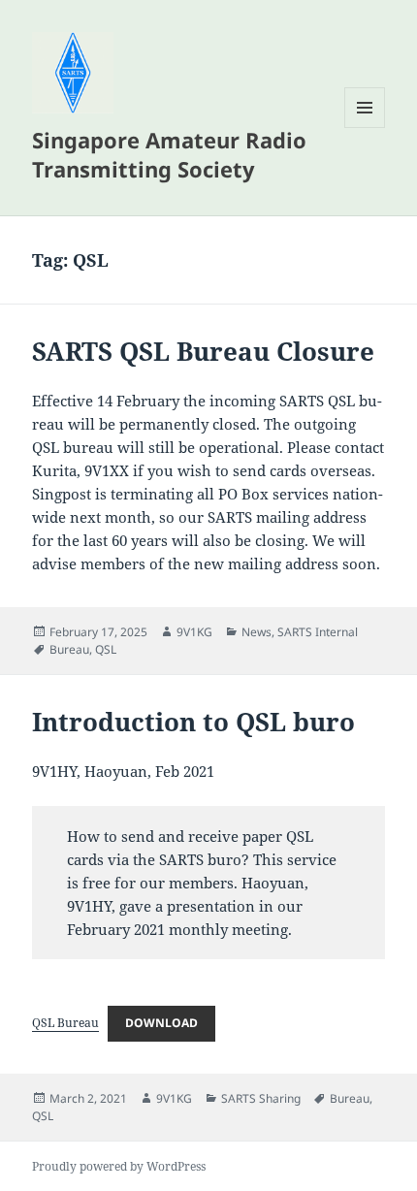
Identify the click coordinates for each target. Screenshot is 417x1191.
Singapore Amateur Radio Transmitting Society (169, 154)
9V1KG (194, 632)
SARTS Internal (317, 632)
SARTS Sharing (261, 1098)
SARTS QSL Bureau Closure (203, 351)
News (256, 632)
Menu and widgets (365, 127)
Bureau (69, 649)
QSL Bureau (65, 1022)
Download (161, 1022)
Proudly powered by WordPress (119, 1166)
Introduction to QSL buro (193, 721)
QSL (105, 649)
